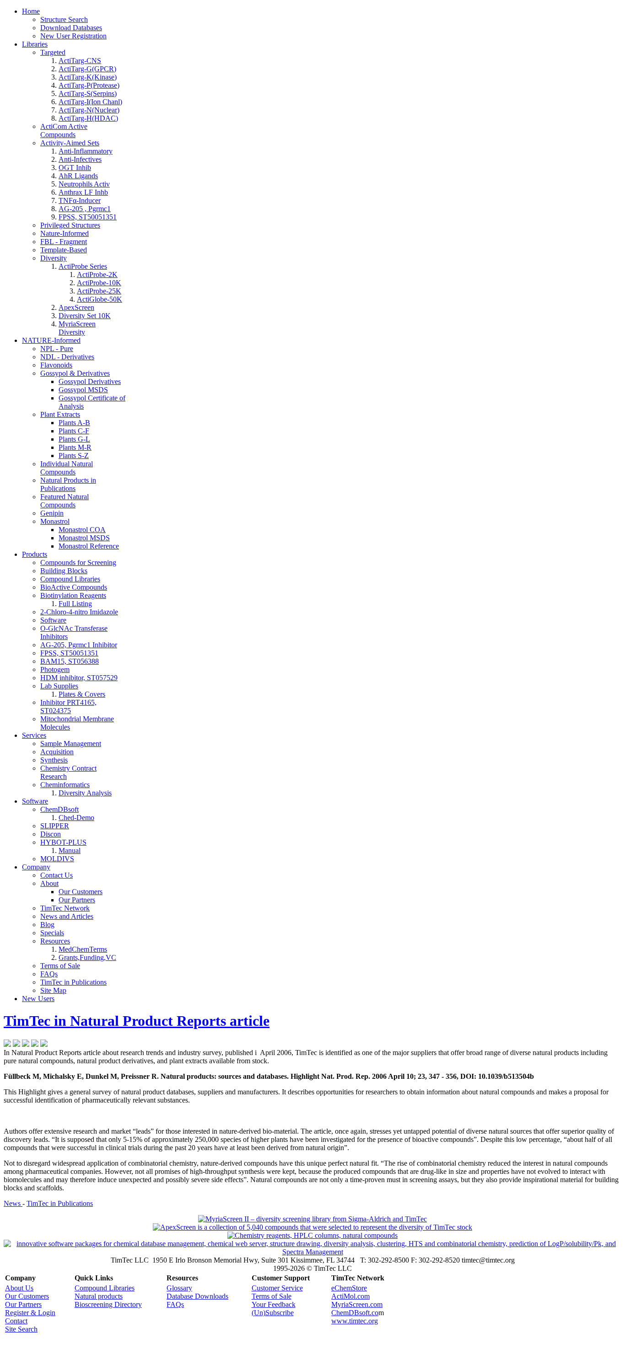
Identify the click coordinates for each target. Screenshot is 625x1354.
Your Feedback (274, 1304)
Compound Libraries (105, 1288)
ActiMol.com (350, 1296)
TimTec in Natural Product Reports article (136, 1021)
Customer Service (277, 1288)
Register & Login (30, 1313)
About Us (19, 1288)
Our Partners (23, 1304)
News (13, 1203)
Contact (16, 1321)
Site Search (21, 1329)
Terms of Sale (271, 1296)
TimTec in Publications (60, 1203)
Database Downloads (197, 1296)
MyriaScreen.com (357, 1304)
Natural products (99, 1296)
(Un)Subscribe (273, 1313)
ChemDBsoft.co (354, 1313)
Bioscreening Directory (108, 1304)
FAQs (175, 1304)
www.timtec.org (354, 1321)
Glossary (179, 1288)
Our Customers (27, 1296)
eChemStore (349, 1288)
